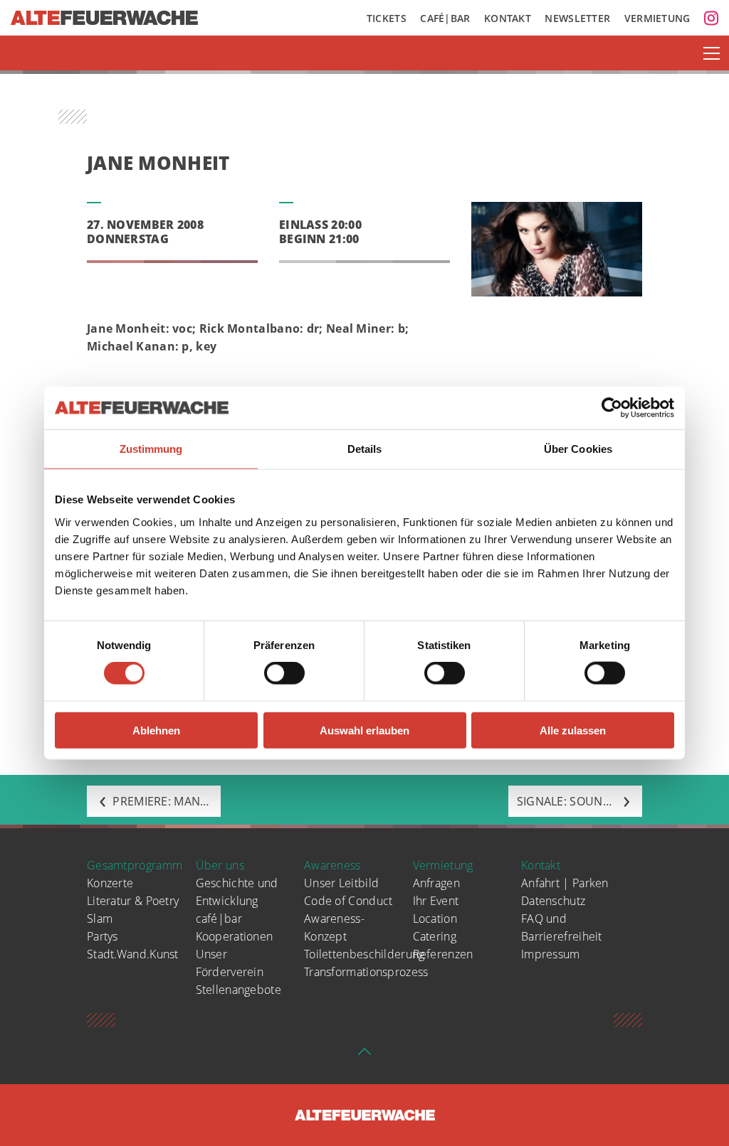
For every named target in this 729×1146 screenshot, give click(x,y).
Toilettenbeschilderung (364, 954)
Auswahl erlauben (364, 730)
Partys (102, 936)
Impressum (550, 954)
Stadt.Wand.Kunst (133, 954)
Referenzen (443, 954)
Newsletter (577, 18)
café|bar (219, 918)
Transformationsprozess (366, 972)
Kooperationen (234, 936)
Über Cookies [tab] (578, 449)
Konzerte (110, 883)
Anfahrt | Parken (565, 883)
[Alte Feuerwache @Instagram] (711, 18)
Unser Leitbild (341, 883)
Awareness (332, 865)
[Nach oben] (364, 1055)
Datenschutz (553, 901)
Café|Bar (445, 18)
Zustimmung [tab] (151, 449)
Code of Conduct (348, 901)
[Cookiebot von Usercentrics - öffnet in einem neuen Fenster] (612, 408)
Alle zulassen (573, 730)
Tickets (387, 18)
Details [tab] (364, 449)
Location (435, 918)
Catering (434, 936)
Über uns (220, 865)
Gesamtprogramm (134, 865)
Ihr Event (436, 901)
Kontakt (507, 18)
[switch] (284, 673)
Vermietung (657, 18)
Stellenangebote (239, 989)
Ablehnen (156, 730)
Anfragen (436, 883)
